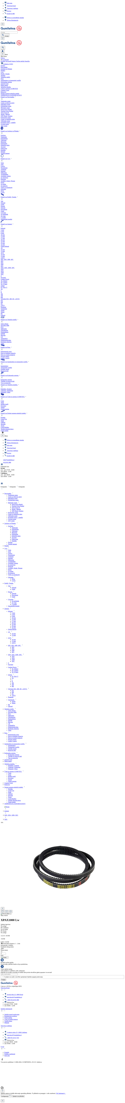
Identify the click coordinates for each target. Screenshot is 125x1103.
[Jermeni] (2, 318)
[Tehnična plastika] (2, 395)
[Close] (2, 908)
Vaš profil (8, 61)
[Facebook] (2, 1060)
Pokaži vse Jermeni (6, 224)
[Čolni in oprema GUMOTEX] (3, 411)
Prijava (3, 58)
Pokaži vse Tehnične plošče (9, 319)
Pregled (3, 61)
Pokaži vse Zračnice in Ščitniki (10, 131)
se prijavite (5, 59)
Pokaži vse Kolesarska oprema (10, 375)
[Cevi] (2, 195)
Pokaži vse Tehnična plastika (9, 385)
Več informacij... (61, 1093)
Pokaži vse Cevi (5, 158)
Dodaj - (5, 957)
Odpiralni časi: (5, 466)
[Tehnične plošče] (3, 345)
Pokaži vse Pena (6, 347)
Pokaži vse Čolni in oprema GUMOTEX (13, 396)
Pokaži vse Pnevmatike (7, 97)
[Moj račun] (2, 51)
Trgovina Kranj (5, 988)
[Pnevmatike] (2, 129)
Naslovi (13, 61)
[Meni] (2, 24)
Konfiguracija (5, 1096)
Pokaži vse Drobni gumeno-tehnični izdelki (13, 413)
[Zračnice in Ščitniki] (2, 157)
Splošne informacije (6, 1009)
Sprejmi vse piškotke (18, 1096)
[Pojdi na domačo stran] (12, 30)
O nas (2, 1046)
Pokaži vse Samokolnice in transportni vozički (14, 362)
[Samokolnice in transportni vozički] (3, 373)
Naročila (27, 61)
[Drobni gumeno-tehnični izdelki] (2, 433)
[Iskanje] (3, 48)
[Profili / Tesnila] (2, 222)
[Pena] (3, 360)
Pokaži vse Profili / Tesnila (8, 197)
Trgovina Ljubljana (6, 1026)
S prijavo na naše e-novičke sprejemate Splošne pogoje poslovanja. (23, 977)
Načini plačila (20, 61)
